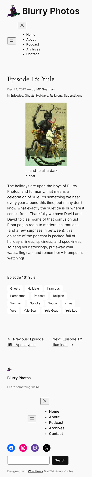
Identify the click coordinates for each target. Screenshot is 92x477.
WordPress (35, 471)
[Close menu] (22, 25)
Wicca (52, 303)
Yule (13, 310)
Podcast (39, 295)
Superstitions (73, 95)
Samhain (16, 303)
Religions (56, 95)
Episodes (16, 95)
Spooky (35, 303)
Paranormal (18, 295)
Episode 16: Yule (21, 277)
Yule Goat (51, 310)
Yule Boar (30, 310)
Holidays (42, 95)
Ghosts (29, 95)
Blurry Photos (51, 11)
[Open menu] (11, 40)
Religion (58, 295)
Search (60, 460)
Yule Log (71, 310)
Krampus (53, 288)
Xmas (68, 303)
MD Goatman (45, 89)
